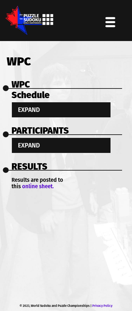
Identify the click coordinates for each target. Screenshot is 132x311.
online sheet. (38, 186)
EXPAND (29, 109)
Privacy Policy (102, 306)
